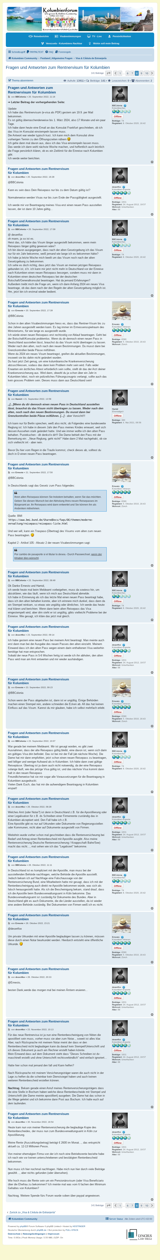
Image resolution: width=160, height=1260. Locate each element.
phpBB (23, 1226)
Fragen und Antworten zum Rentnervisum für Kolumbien (58, 67)
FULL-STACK (72, 1230)
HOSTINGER (79, 1226)
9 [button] (141, 73)
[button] (108, 73)
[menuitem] (39, 36)
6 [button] (127, 73)
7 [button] (132, 73)
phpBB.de (41, 1230)
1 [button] (120, 73)
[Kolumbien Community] (80, 19)
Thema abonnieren (22, 80)
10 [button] (146, 73)
